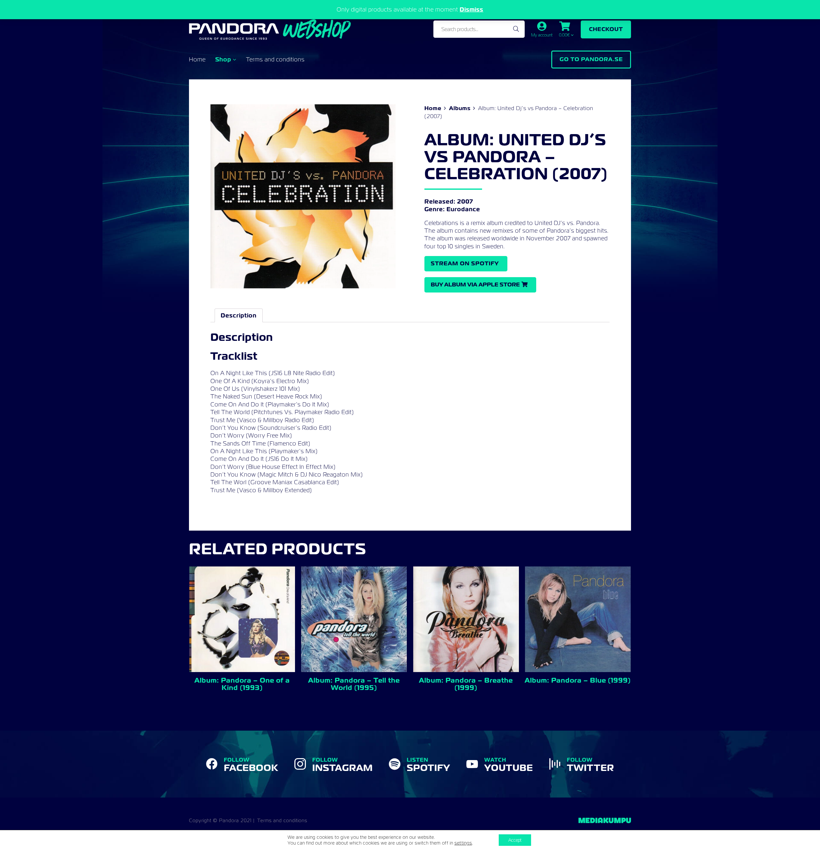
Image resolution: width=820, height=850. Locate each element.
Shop (223, 59)
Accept (514, 840)
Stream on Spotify (465, 263)
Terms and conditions (275, 59)
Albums (460, 108)
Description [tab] (239, 315)
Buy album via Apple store (475, 284)
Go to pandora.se (591, 59)
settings (463, 843)
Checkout (606, 29)
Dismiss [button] (471, 9)
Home (197, 59)
